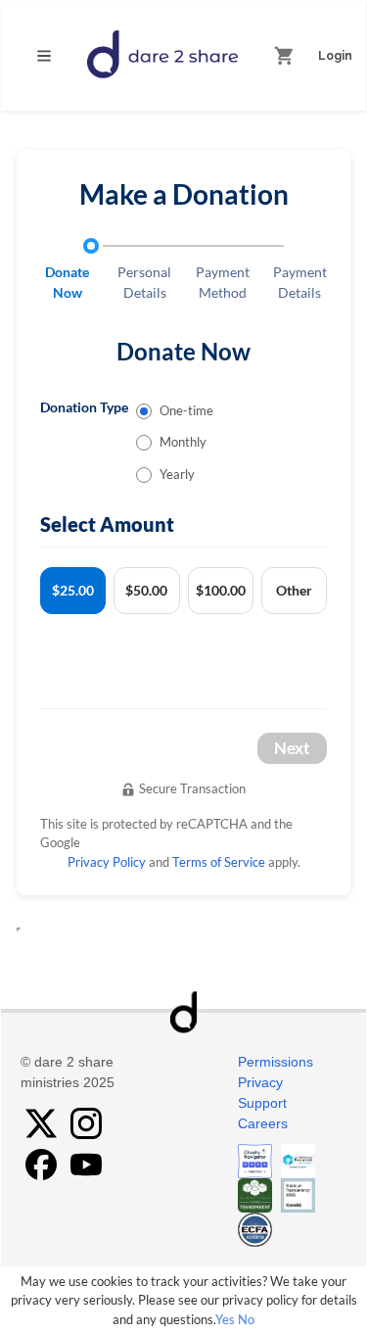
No (246, 1319)
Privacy (260, 1082)
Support (262, 1103)
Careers (263, 1123)
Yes (225, 1319)
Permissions (275, 1062)
